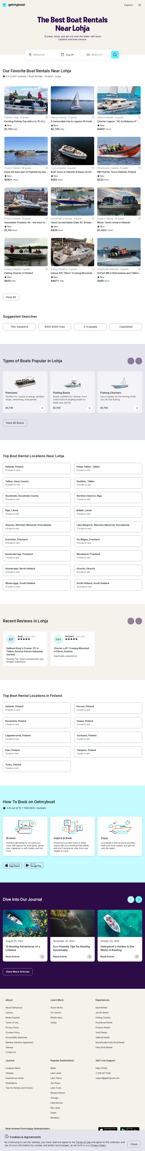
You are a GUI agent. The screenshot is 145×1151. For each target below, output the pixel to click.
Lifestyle (9, 1073)
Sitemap (9, 1047)
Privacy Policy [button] (98, 1145)
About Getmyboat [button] (14, 1007)
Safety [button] (54, 1022)
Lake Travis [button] (56, 1088)
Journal (10, 1060)
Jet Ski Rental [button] (102, 1012)
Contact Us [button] (11, 1052)
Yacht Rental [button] (101, 1032)
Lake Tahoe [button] (56, 1078)
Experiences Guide (15, 1078)
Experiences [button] (102, 1000)
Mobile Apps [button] (56, 1017)
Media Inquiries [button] (13, 1017)
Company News (13, 1068)
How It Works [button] (57, 1007)
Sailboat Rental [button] (102, 1037)
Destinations (11, 1083)
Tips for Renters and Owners (19, 1088)
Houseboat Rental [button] (104, 1022)
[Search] (115, 55)
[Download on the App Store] (12, 866)
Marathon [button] (55, 1117)
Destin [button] (53, 1113)
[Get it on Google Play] (33, 866)
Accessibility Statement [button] (16, 1037)
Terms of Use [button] (83, 1142)
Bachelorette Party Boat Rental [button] (110, 1042)
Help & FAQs (101, 1068)
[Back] (130, 361)
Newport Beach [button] (58, 1093)
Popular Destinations (62, 1060)
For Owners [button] (56, 1012)
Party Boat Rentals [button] (104, 1047)
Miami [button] (53, 1068)
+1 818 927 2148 (103, 1073)
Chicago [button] (54, 1098)
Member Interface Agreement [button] (19, 1042)
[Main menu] (140, 5)
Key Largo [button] (55, 1108)
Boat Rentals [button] (101, 1007)
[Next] (138, 361)
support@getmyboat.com (107, 1078)
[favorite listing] (46, 117)
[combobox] (42, 55)
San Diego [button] (55, 1083)
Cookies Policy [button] (13, 1032)
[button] (35, 76)
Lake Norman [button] (57, 1103)
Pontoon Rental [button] (103, 1027)
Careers (9, 1012)
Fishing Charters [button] (103, 1017)
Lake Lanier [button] (56, 1073)
